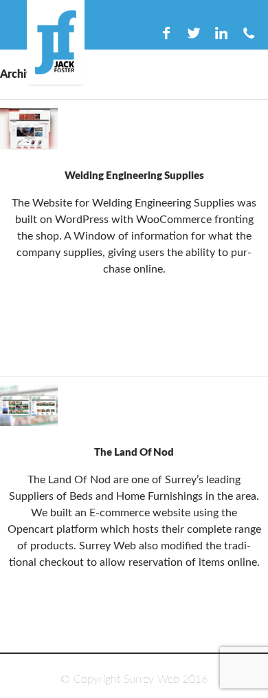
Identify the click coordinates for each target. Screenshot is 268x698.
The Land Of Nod (134, 452)
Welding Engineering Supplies (134, 176)
